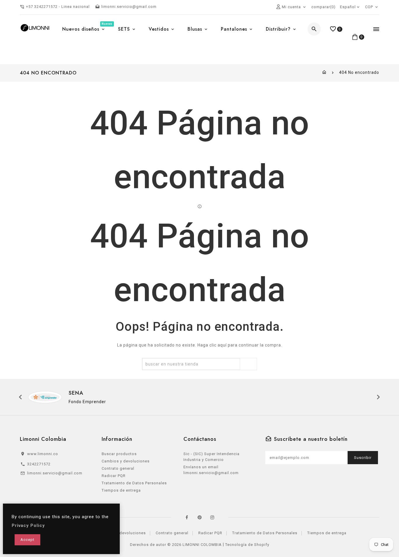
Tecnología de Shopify (247, 544)
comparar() (323, 7)
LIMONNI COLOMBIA (202, 544)
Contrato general (118, 468)
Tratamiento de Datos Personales (134, 483)
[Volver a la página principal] (324, 72)
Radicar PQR (114, 476)
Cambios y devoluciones (126, 461)
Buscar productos (119, 454)
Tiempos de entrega (121, 490)
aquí (222, 345)
